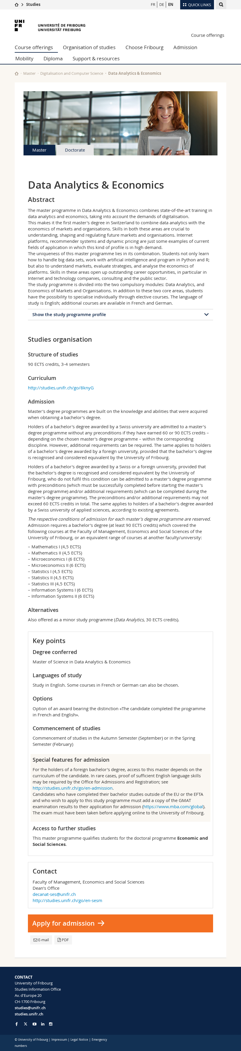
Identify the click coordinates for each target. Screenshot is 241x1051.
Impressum (59, 1040)
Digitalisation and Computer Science (71, 73)
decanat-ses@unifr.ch (54, 894)
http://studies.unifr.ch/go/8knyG (61, 388)
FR (153, 4)
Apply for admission (63, 923)
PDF (65, 939)
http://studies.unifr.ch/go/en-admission (73, 788)
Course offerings (207, 35)
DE (161, 4)
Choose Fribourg (144, 47)
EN (170, 4)
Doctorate (75, 150)
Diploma (53, 58)
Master (29, 73)
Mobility (24, 58)
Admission (185, 47)
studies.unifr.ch (29, 1014)
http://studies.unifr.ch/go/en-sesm (67, 900)
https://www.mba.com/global (173, 806)
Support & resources (96, 58)
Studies (33, 4)
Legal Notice (79, 1040)
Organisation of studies (89, 47)
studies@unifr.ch (30, 1007)
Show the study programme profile (69, 314)
